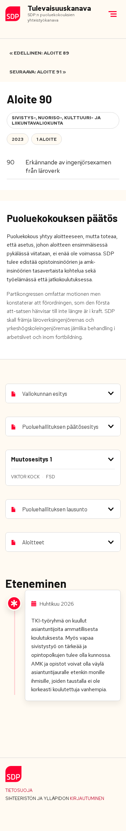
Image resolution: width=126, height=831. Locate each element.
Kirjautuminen (87, 798)
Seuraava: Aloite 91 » (37, 72)
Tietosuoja (19, 790)
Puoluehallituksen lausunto (54, 509)
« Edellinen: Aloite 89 (39, 53)
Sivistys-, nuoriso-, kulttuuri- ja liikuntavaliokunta (56, 120)
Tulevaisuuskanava (59, 8)
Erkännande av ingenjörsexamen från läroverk (68, 166)
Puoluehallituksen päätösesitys (60, 426)
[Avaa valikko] (112, 14)
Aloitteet (33, 542)
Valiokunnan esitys (44, 393)
